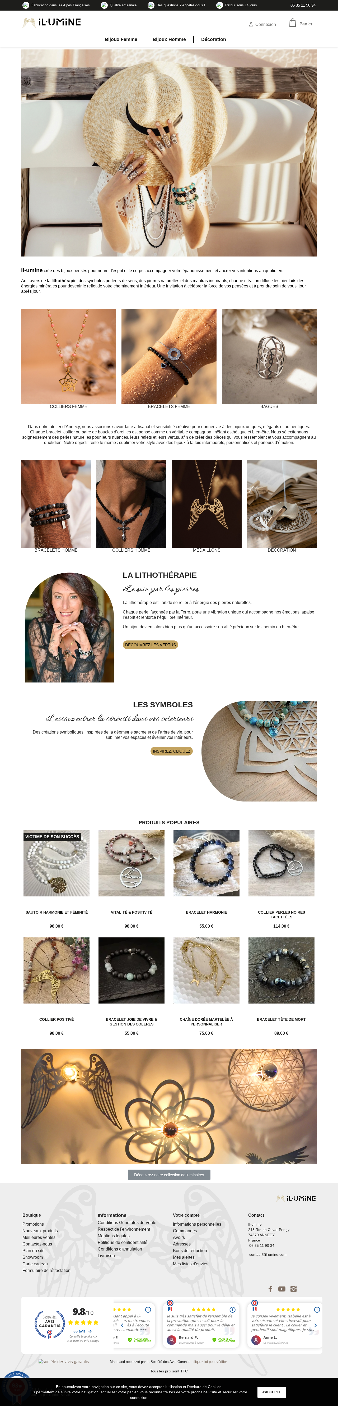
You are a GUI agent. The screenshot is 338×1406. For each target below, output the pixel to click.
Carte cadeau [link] (35, 1264)
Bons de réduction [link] (190, 1250)
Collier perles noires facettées (281, 914)
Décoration (213, 39)
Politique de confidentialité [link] (122, 1242)
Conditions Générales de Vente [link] (127, 1222)
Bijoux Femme (121, 39)
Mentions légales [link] (114, 1236)
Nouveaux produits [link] (40, 1231)
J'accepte (271, 1392)
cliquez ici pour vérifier (210, 1362)
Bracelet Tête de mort (281, 1019)
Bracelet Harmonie (206, 912)
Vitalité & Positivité (131, 912)
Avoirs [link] (179, 1237)
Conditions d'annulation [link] (120, 1249)
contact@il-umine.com (267, 1254)
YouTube (282, 1289)
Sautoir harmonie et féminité (57, 912)
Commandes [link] (185, 1231)
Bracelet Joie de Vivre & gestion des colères (131, 1021)
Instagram (294, 1289)
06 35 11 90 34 (302, 5)
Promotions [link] (33, 1224)
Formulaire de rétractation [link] (46, 1270)
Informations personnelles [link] (197, 1224)
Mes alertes (184, 1257)
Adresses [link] (182, 1244)
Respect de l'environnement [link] (124, 1229)
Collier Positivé (56, 1019)
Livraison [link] (106, 1255)
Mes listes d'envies (190, 1264)
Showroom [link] (32, 1257)
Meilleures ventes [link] (38, 1237)
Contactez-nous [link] (37, 1244)
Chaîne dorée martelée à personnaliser (206, 1021)
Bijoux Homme (169, 39)
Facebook (270, 1289)
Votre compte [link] (186, 1215)
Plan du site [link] (33, 1250)
